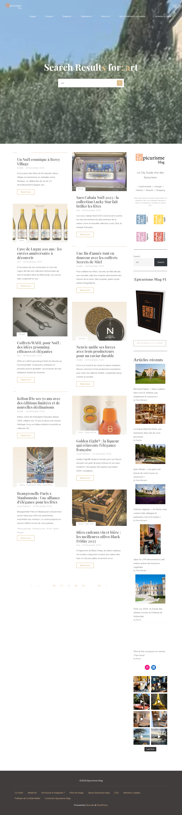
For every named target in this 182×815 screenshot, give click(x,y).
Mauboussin (39, 528)
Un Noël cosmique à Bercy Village (38, 161)
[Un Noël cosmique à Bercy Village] (40, 152)
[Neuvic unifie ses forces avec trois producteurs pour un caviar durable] (99, 321)
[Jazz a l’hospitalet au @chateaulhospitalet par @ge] (159, 719)
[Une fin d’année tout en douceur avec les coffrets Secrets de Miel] (99, 246)
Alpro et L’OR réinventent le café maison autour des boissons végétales (149, 563)
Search (137, 256)
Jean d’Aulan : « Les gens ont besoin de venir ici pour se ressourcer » (147, 473)
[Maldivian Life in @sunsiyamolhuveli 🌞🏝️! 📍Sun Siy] (142, 737)
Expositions (47, 485)
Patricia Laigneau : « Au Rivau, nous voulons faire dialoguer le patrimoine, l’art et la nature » (150, 513)
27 (61, 585)
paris (56, 528)
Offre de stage (77, 792)
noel (50, 528)
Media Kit (32, 792)
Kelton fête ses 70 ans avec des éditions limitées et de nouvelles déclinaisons (38, 403)
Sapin (21, 532)
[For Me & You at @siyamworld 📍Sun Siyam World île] (159, 737)
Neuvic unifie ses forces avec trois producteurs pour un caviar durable (95, 351)
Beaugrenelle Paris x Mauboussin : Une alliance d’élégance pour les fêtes (38, 497)
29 (76, 585)
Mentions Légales (131, 792)
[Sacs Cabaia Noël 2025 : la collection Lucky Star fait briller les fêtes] (99, 171)
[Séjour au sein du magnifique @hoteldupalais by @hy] (159, 684)
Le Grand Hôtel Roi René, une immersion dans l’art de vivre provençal (147, 433)
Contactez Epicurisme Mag (57, 798)
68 (99, 585)
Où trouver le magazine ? (53, 792)
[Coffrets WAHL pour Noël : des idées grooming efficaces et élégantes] (40, 317)
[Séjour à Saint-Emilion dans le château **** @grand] (142, 684)
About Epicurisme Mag (99, 792)
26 (54, 585)
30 (83, 585)
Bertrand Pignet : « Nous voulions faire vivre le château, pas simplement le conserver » (149, 393)
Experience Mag (34, 485)
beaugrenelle (25, 528)
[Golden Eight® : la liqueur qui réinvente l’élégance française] (99, 415)
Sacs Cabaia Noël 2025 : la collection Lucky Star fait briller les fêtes (97, 202)
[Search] (119, 83)
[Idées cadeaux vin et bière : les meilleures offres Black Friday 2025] (99, 508)
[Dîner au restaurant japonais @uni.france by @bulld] (159, 702)
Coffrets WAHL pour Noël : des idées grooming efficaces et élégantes (39, 347)
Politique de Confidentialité (27, 798)
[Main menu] (174, 6)
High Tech (89, 524)
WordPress (102, 805)
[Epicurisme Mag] (13, 6)
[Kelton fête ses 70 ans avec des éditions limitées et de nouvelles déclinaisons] (40, 391)
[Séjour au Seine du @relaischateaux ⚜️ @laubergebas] (142, 702)
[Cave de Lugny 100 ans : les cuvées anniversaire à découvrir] (40, 223)
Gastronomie (90, 432)
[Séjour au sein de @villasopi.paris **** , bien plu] (142, 719)
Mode (80, 189)
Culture (22, 485)
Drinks (21, 240)
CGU (116, 792)
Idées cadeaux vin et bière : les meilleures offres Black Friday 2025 (98, 536)
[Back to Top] (171, 804)
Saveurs (81, 338)
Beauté (22, 334)
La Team (19, 792)
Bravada (90, 805)
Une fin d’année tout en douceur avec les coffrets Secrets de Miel (96, 257)
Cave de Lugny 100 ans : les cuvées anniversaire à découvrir (39, 253)
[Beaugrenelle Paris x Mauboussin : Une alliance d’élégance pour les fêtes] (40, 467)
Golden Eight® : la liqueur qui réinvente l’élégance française (97, 445)
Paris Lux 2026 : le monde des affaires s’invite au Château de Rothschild (148, 612)
